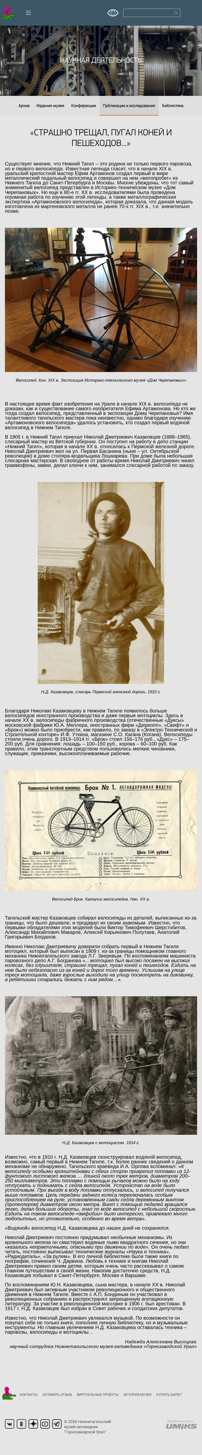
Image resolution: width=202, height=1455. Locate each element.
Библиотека (173, 105)
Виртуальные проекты (98, 1395)
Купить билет (169, 1395)
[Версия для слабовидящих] (113, 11)
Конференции (83, 105)
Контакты (29, 1395)
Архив (24, 105)
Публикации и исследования (129, 105)
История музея (138, 1395)
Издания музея (50, 105)
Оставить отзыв (57, 1395)
